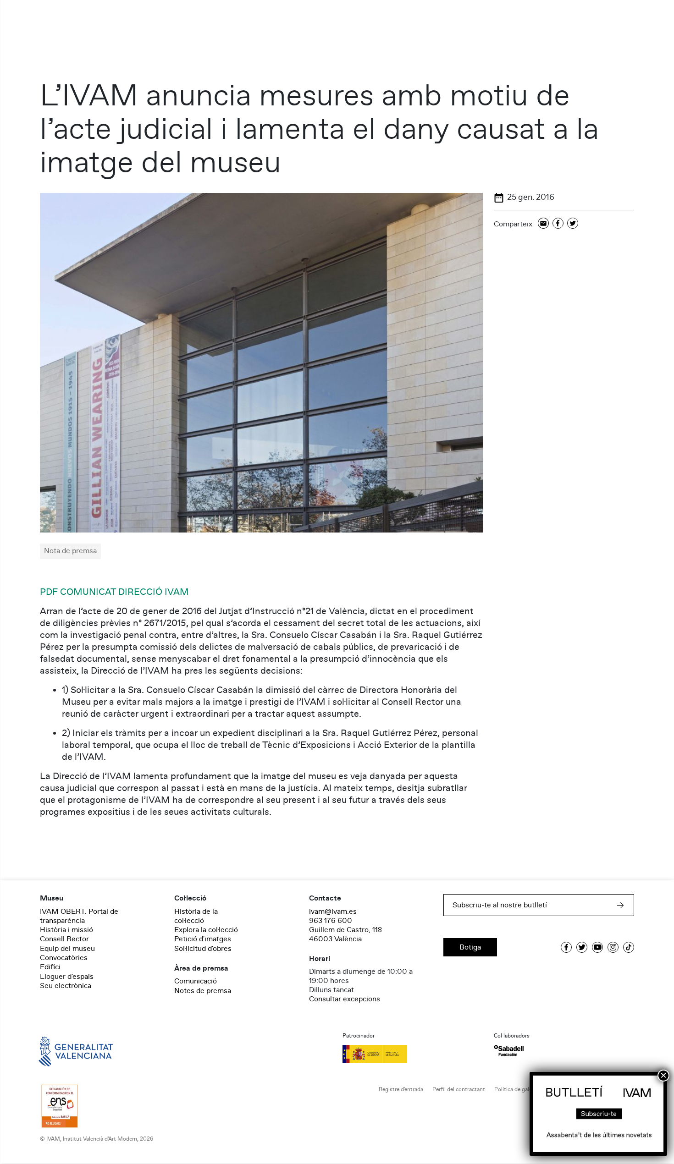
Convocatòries (64, 957)
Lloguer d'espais (67, 976)
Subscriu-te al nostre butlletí (500, 905)
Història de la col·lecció (196, 916)
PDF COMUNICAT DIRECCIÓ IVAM (114, 592)
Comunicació (195, 981)
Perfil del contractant (458, 1089)
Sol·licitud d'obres (203, 948)
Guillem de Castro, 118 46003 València (345, 934)
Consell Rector (64, 939)
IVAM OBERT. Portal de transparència (79, 916)
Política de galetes (517, 1089)
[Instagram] (613, 947)
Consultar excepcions (344, 999)
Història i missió (66, 929)
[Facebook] (558, 224)
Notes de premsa (202, 990)
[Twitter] (572, 224)
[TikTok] (628, 947)
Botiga (470, 947)
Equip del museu (67, 948)
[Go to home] (63, 1050)
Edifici (50, 967)
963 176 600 (330, 920)
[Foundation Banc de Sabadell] (509, 1050)
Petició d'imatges (202, 939)
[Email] (543, 224)
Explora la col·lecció (206, 929)
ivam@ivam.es (333, 911)
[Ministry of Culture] (413, 1054)
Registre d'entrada (401, 1089)
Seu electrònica (65, 985)
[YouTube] (597, 947)
